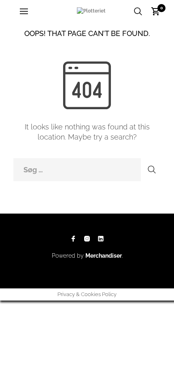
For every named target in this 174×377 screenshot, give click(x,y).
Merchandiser (103, 255)
